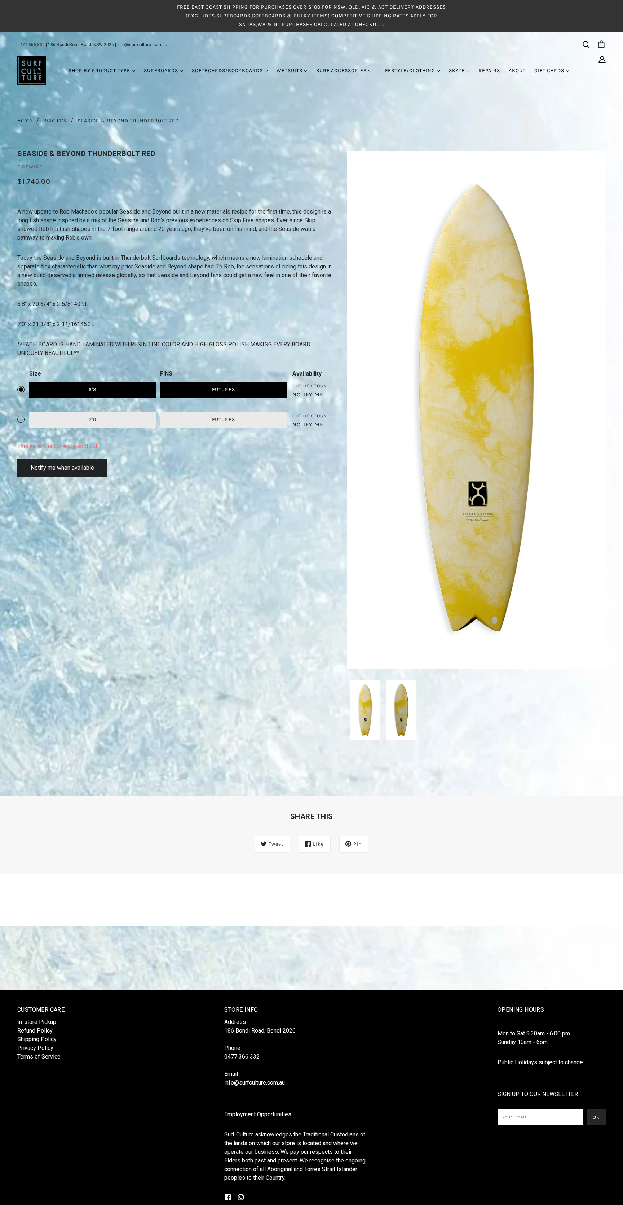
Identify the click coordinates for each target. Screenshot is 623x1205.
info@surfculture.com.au (142, 44)
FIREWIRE (30, 167)
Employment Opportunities (257, 1114)
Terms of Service (39, 1056)
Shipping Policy (37, 1039)
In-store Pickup (36, 1021)
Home (24, 120)
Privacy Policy (35, 1047)
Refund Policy (35, 1030)
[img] (586, 44)
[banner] (31, 70)
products (54, 120)
